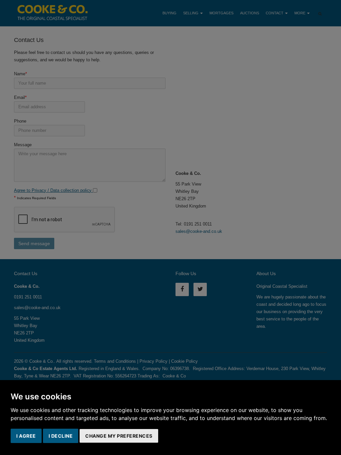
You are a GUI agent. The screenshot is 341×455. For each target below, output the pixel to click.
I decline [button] (61, 436)
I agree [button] (26, 436)
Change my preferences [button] (119, 436)
